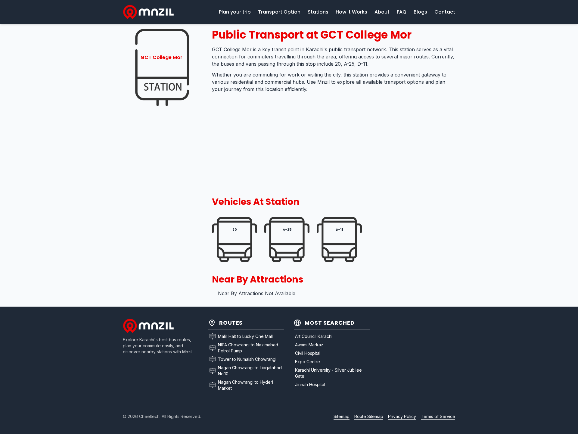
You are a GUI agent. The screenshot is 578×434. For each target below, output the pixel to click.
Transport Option (279, 11)
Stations (318, 11)
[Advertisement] (161, 203)
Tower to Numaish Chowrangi (247, 359)
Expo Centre (307, 361)
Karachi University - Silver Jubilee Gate (328, 373)
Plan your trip (235, 11)
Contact (444, 11)
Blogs (420, 11)
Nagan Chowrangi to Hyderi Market (245, 385)
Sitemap (342, 416)
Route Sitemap (368, 416)
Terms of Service (438, 416)
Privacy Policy (402, 416)
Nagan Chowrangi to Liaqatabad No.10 (250, 370)
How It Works (351, 11)
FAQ (401, 11)
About (382, 11)
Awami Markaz (309, 344)
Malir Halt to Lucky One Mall (245, 336)
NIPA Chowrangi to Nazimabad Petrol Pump (248, 347)
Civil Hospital (307, 353)
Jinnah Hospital (310, 384)
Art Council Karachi (313, 336)
